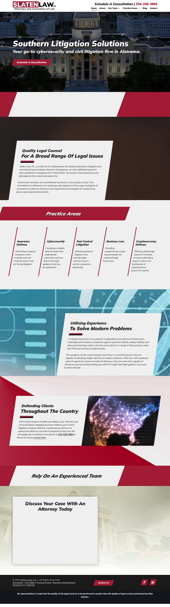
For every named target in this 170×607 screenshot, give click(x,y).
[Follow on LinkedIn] (153, 582)
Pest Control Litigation (84, 243)
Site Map (30, 583)
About (102, 8)
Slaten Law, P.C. (28, 580)
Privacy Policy (44, 583)
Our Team (113, 8)
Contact (153, 8)
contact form (39, 437)
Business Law (115, 241)
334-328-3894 (146, 4)
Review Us (104, 583)
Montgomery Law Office (130, 555)
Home (94, 8)
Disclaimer (18, 583)
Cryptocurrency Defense (146, 243)
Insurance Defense (23, 243)
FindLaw (30, 585)
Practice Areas (130, 8)
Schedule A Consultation (31, 62)
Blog (145, 8)
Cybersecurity (56, 241)
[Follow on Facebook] (144, 582)
